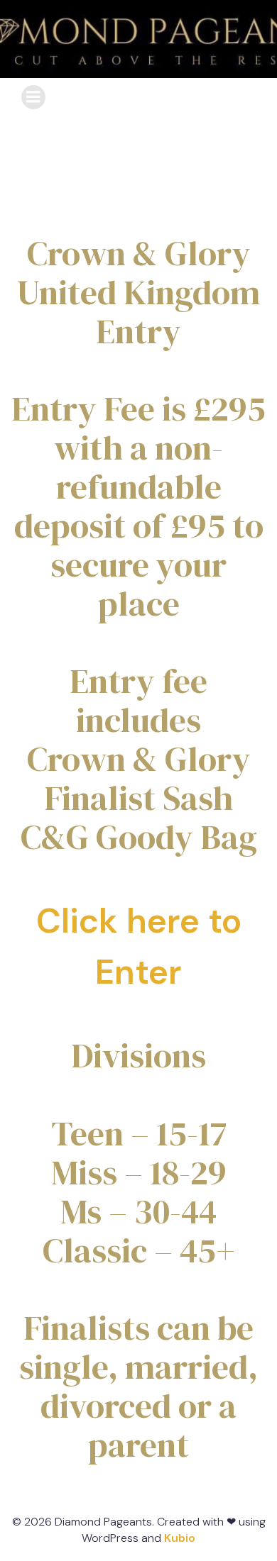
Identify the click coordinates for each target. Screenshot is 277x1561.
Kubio (179, 1538)
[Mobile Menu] (33, 97)
